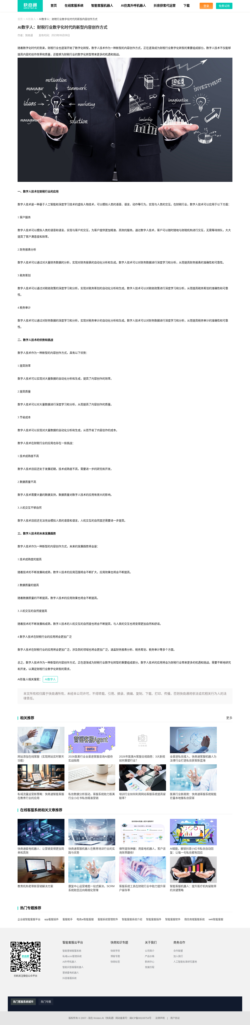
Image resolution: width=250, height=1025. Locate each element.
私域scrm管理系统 (72, 956)
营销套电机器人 (70, 972)
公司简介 (149, 951)
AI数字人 (50, 679)
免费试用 (224, 5)
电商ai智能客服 (85, 919)
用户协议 (175, 1018)
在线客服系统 (74, 5)
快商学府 (115, 951)
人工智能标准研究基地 (185, 961)
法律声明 (160, 1018)
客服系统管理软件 (108, 919)
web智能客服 (216, 919)
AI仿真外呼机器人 (133, 5)
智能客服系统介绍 (132, 919)
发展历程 (149, 967)
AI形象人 (31, 19)
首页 (54, 5)
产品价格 (149, 956)
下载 (186, 5)
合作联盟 (178, 951)
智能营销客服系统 (71, 951)
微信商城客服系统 (194, 919)
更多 (229, 718)
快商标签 (115, 961)
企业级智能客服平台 (29, 919)
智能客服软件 (172, 919)
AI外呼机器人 (69, 961)
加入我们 (178, 956)
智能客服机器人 (102, 5)
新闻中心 (149, 961)
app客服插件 (51, 919)
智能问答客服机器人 (73, 967)
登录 (206, 5)
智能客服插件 (153, 919)
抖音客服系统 (69, 978)
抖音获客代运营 (165, 5)
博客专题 (115, 956)
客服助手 (67, 919)
